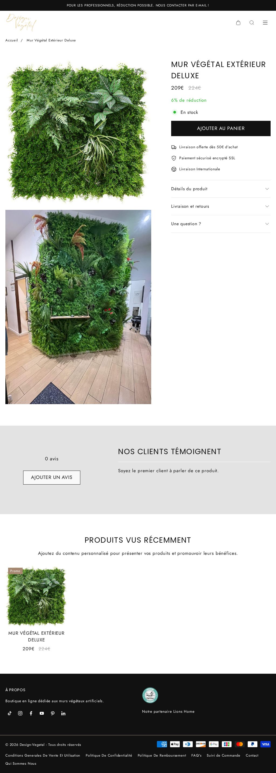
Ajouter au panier (220, 128)
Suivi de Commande (223, 755)
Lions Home (184, 711)
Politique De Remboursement (162, 755)
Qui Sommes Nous (20, 763)
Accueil (11, 40)
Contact (252, 755)
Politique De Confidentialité (109, 755)
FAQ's (196, 755)
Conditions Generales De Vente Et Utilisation (42, 755)
